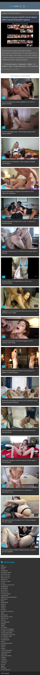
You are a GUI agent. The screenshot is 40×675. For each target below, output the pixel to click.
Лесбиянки (4, 615)
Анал (2, 565)
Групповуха (4, 595)
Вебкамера (4, 586)
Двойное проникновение (9, 597)
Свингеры (4, 654)
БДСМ (3, 569)
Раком (3, 647)
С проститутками (6, 650)
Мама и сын (4, 618)
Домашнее (22, 64)
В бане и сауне (5, 581)
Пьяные (3, 645)
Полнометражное (10, 64)
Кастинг (3, 609)
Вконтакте (4, 590)
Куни (2, 613)
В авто (3, 583)
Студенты (4, 661)
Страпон (3, 659)
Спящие (3, 657)
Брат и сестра (5, 576)
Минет (30, 64)
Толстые (3, 663)
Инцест (3, 608)
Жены (2, 601)
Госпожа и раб (5, 593)
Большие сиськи (6, 572)
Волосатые (4, 592)
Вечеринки (4, 588)
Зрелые (3, 604)
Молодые (4, 627)
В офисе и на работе (7, 631)
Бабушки (3, 567)
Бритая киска (5, 578)
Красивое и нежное (7, 611)
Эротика (3, 668)
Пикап (3, 641)
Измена (3, 606)
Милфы (3, 624)
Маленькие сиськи (7, 617)
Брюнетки (4, 579)
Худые (3, 666)
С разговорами (5, 652)
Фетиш (3, 664)
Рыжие (3, 648)
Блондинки (4, 570)
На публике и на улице (8, 634)
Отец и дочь (5, 638)
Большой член (5, 574)
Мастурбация (5, 622)
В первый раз (5, 640)
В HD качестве (32, 66)
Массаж (3, 620)
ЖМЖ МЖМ (4, 602)
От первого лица (6, 636)
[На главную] (14, 6)
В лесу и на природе (7, 629)
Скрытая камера (6, 655)
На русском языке (19, 66)
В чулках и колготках (7, 585)
